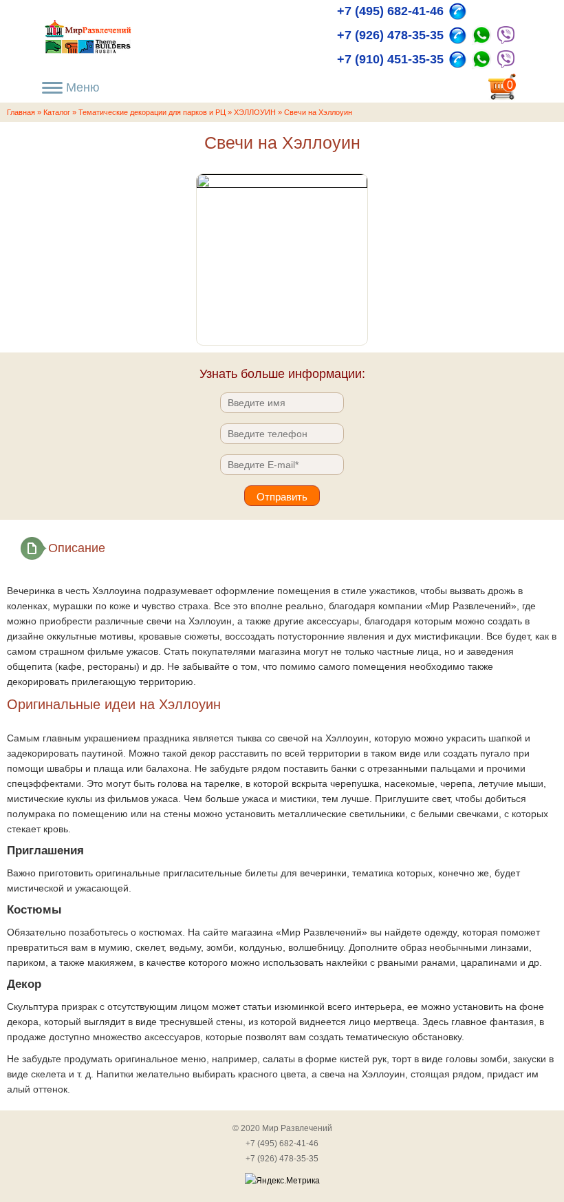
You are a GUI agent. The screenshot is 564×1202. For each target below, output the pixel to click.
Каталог (56, 112)
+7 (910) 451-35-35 (390, 59)
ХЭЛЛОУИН (255, 112)
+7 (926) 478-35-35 (390, 35)
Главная (21, 112)
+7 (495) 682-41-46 (390, 11)
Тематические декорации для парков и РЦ (152, 112)
